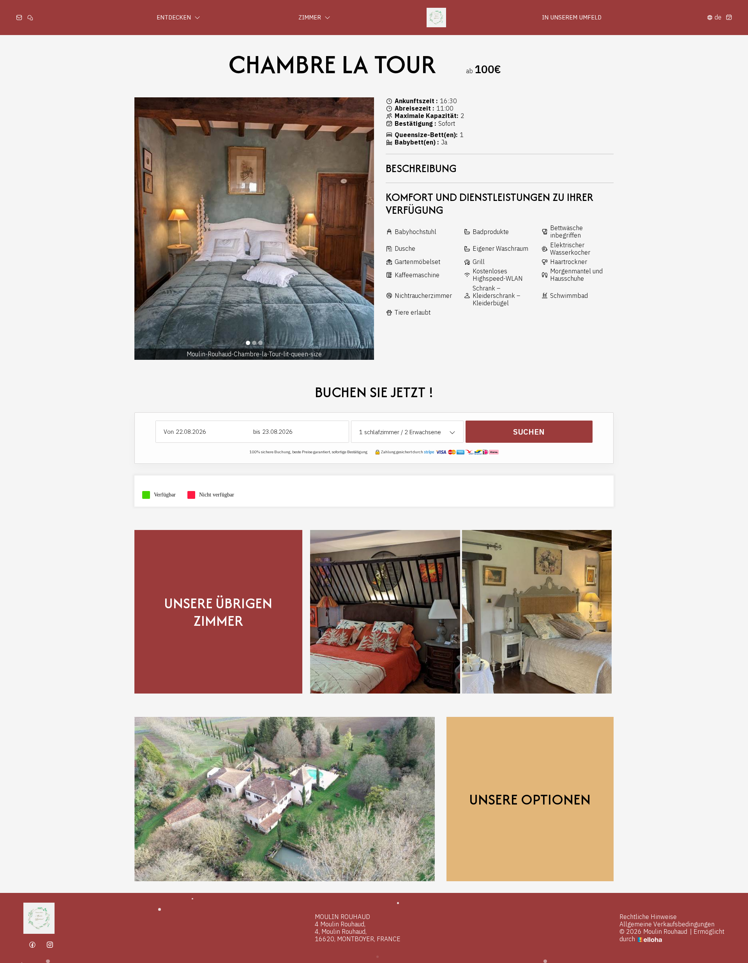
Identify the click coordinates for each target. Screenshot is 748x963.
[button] (248, 343)
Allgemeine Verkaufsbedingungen (666, 924)
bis (256, 431)
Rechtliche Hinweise (648, 917)
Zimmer (310, 17)
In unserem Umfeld (572, 17)
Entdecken (174, 17)
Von (169, 431)
